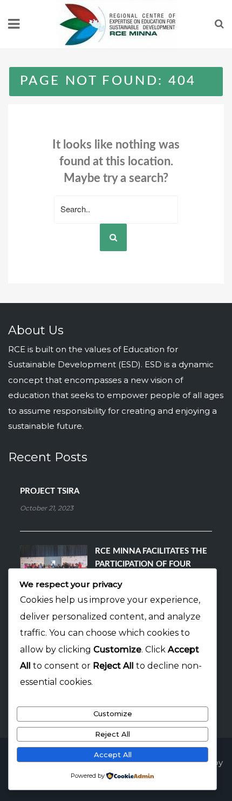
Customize (112, 713)
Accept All (113, 754)
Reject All (112, 734)
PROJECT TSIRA (49, 491)
